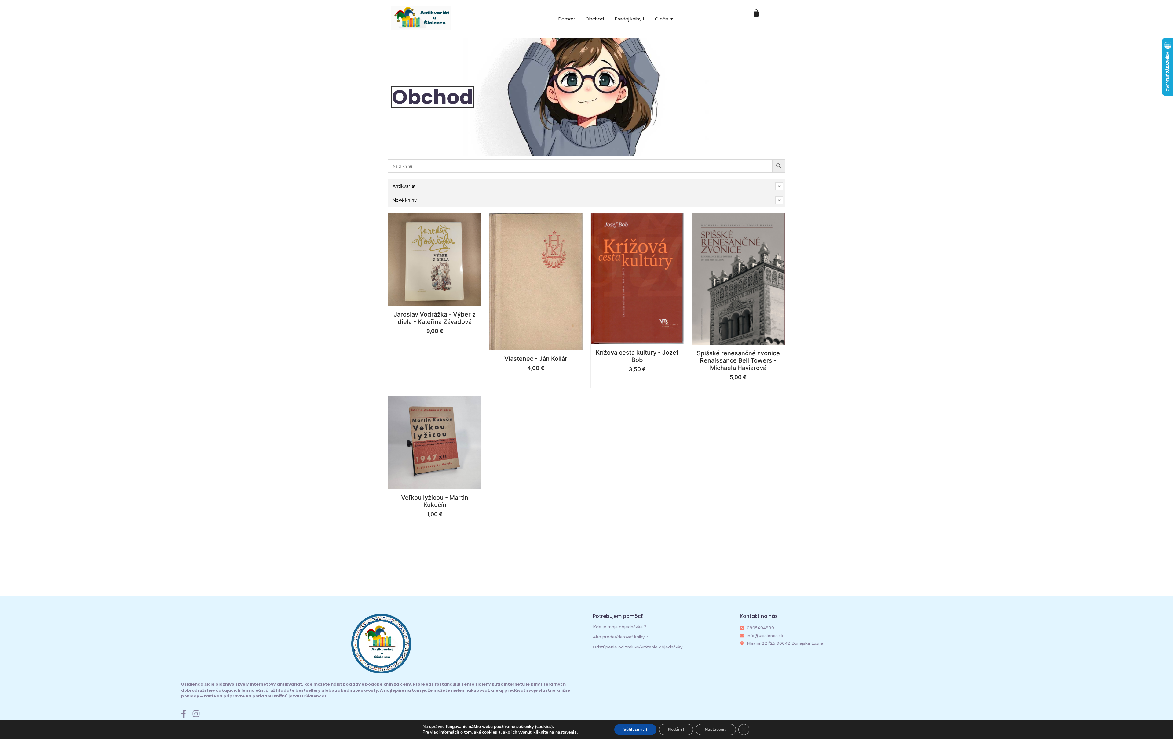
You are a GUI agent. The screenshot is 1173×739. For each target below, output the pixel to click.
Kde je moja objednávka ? (619, 626)
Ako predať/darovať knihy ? (620, 636)
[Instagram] (196, 714)
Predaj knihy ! (629, 19)
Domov (566, 19)
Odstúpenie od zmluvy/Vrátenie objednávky (637, 646)
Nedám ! (676, 729)
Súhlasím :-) (635, 729)
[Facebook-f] (184, 714)
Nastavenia (716, 729)
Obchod (595, 19)
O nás (661, 19)
